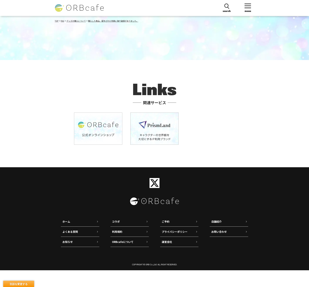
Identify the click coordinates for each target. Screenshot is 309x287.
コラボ (116, 221)
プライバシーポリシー (174, 232)
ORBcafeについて (122, 242)
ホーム (66, 221)
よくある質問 (70, 232)
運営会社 (167, 242)
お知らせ (67, 242)
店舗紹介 (216, 221)
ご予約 (165, 221)
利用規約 (117, 232)
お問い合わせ (219, 232)
